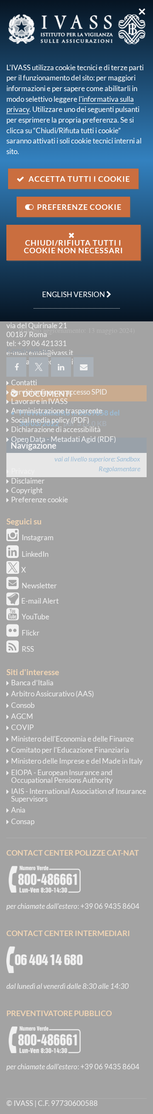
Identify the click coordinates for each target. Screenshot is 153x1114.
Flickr (31, 632)
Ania (18, 809)
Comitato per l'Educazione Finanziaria (70, 749)
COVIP (22, 727)
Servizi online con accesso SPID (59, 391)
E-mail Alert (40, 600)
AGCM (22, 716)
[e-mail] (84, 367)
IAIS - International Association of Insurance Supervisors (78, 795)
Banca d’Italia (32, 682)
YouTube (35, 616)
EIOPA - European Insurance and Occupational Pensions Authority (62, 776)
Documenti (47, 393)
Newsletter (39, 585)
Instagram (38, 537)
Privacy (23, 471)
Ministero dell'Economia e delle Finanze (72, 738)
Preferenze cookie (39, 499)
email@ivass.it (51, 352)
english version (70, 290)
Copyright (26, 490)
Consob (23, 705)
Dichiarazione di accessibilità (56, 429)
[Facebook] (16, 367)
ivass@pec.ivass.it (48, 361)
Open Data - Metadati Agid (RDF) (63, 439)
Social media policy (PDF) (50, 419)
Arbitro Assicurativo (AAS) (52, 693)
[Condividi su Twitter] (38, 367)
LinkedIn (35, 554)
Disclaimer (28, 480)
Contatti (24, 382)
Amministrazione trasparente (56, 410)
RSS (28, 648)
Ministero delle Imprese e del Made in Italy (77, 760)
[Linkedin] (61, 367)
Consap (22, 821)
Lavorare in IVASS (39, 401)
